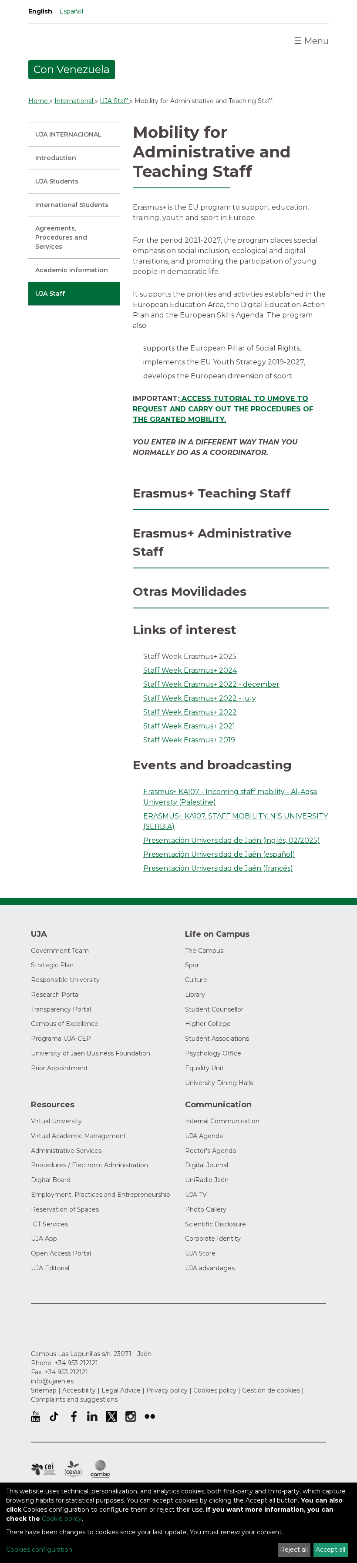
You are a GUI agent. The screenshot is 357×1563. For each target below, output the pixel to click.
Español (71, 11)
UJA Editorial (50, 1268)
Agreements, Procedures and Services (61, 237)
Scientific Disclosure (215, 1224)
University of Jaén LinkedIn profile (92, 1416)
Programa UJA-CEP (61, 1038)
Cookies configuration (39, 1549)
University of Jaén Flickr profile (150, 1416)
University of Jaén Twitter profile (111, 1416)
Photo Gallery (205, 1209)
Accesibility (79, 1390)
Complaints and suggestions (74, 1399)
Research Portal (55, 995)
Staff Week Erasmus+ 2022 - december (211, 684)
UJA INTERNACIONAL (68, 134)
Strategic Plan (52, 965)
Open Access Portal (61, 1253)
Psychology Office (213, 1053)
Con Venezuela (72, 69)
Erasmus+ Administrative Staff (212, 542)
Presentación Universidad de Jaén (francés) (218, 868)
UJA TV (196, 1195)
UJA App (44, 1238)
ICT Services (49, 1224)
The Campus (204, 951)
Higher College (208, 1024)
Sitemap (44, 1390)
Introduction (55, 158)
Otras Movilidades (189, 591)
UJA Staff (50, 293)
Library (195, 995)
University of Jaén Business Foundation (90, 1053)
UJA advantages (210, 1268)
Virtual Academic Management (78, 1136)
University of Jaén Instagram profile (130, 1416)
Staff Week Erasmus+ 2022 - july (199, 698)
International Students (71, 205)
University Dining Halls (219, 1083)
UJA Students (56, 181)
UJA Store (200, 1253)
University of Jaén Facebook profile (73, 1416)
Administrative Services (66, 1151)
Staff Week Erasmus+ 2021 (189, 726)
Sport (193, 965)
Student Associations (217, 1038)
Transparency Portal (61, 1009)
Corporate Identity (213, 1238)
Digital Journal (206, 1165)
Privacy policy (167, 1390)
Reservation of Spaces (65, 1209)
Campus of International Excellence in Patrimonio (43, 1469)
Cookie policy (62, 1519)
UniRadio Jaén (207, 1180)
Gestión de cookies (271, 1390)
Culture (196, 980)
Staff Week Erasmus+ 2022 (190, 712)
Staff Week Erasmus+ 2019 (189, 740)
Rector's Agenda (210, 1151)
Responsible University (65, 980)
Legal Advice (121, 1390)
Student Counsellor (214, 1009)
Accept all (330, 1549)
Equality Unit (204, 1068)
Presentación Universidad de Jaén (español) (219, 854)
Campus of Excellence (64, 1024)
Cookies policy (214, 1390)
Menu (311, 41)
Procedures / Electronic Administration (89, 1165)
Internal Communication (222, 1121)
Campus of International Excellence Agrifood (73, 1469)
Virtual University (56, 1121)
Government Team (60, 951)
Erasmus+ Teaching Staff (212, 493)
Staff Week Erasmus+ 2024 (190, 670)
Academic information (71, 270)
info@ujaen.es (52, 1381)
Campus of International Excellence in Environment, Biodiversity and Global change (100, 1469)
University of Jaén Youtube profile (35, 1416)
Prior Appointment (59, 1068)
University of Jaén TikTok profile (54, 1416)
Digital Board (51, 1180)
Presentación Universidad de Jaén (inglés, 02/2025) (231, 840)
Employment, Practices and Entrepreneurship (100, 1195)
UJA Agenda (204, 1136)
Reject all (294, 1549)
